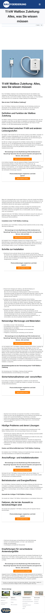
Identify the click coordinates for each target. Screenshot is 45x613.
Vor (41, 25)
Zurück (38, 25)
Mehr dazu (34, 583)
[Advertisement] (22, 38)
